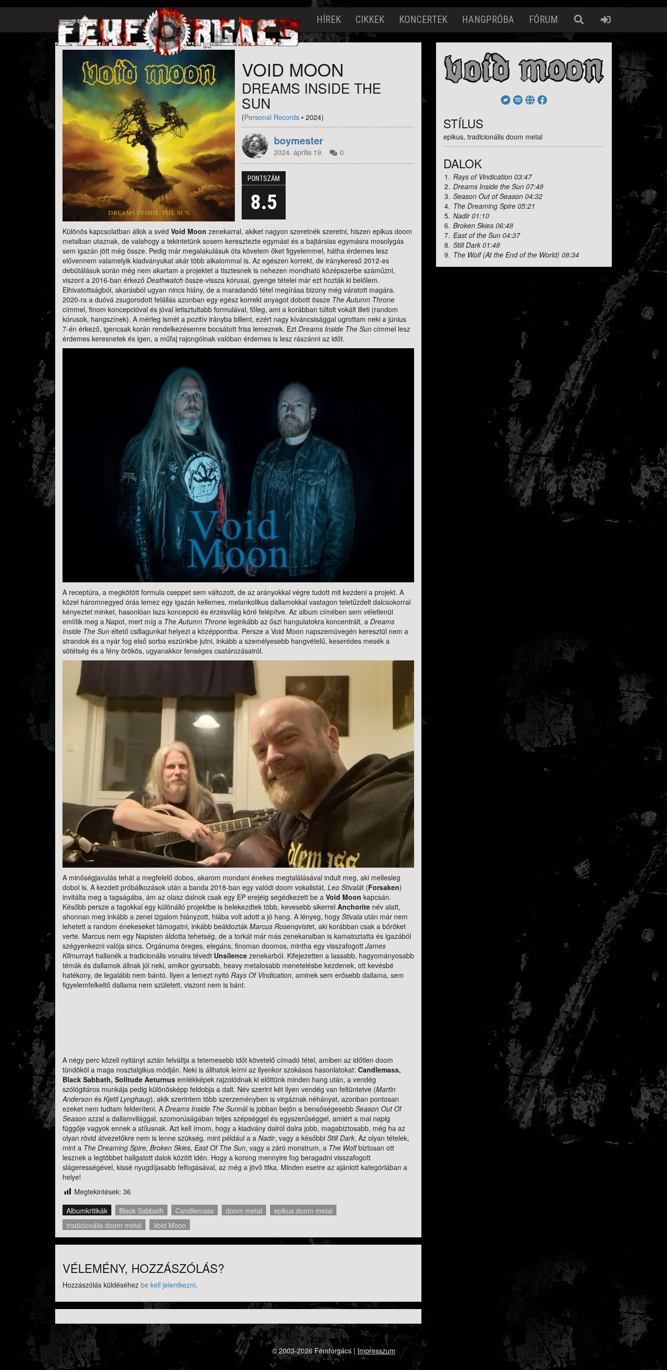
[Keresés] (578, 19)
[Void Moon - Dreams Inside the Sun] (149, 136)
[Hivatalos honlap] (530, 99)
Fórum (543, 19)
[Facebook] (542, 99)
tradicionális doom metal (104, 1225)
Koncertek (423, 19)
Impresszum (376, 1350)
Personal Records (271, 117)
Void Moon (169, 1225)
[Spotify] (518, 99)
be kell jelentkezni (168, 1285)
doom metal (244, 1210)
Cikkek (369, 19)
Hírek (328, 19)
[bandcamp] (506, 99)
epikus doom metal (303, 1210)
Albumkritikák (86, 1210)
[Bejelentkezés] (605, 19)
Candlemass (194, 1210)
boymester (298, 140)
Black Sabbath (141, 1210)
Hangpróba (488, 19)
